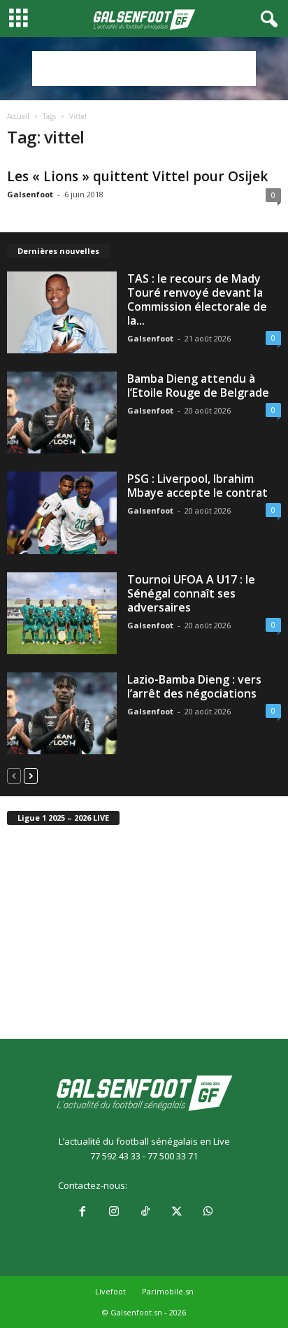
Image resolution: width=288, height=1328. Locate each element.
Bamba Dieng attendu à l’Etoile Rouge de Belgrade (198, 385)
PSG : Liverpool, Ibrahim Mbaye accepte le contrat (197, 485)
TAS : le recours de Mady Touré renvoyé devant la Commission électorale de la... (197, 299)
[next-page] (31, 775)
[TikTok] (145, 1212)
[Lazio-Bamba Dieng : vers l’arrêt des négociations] (62, 713)
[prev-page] (14, 775)
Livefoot (110, 1291)
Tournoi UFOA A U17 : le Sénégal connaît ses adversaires (191, 593)
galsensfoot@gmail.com (180, 1185)
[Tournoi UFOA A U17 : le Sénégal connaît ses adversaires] (62, 613)
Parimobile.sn (168, 1291)
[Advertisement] (144, 68)
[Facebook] (82, 1212)
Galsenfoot (30, 194)
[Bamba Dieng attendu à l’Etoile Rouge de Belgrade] (62, 412)
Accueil (18, 116)
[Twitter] (176, 1212)
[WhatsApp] (207, 1212)
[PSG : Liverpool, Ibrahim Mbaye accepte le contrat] (62, 512)
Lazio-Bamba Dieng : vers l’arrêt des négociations (194, 686)
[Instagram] (113, 1212)
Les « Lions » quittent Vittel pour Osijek (137, 176)
